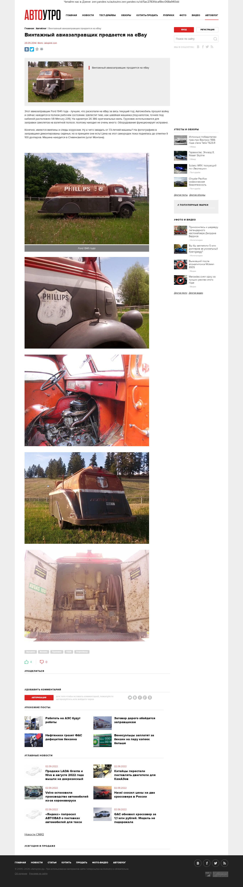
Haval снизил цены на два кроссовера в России (134, 795)
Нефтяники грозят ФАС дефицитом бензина (63, 737)
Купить (66, 862)
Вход (184, 29)
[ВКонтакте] (27, 49)
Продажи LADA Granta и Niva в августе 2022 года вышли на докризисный (64, 775)
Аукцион (30, 651)
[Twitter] (32, 49)
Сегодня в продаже (40, 846)
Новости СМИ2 (34, 834)
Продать (81, 862)
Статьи (52, 862)
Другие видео (196, 293)
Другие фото (180, 293)
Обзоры (126, 15)
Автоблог (211, 15)
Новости (88, 15)
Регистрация (207, 29)
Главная (71, 15)
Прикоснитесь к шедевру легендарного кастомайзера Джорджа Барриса (203, 232)
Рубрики (168, 15)
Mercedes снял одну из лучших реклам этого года (202, 279)
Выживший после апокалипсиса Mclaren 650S (201, 264)
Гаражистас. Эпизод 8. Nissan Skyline (201, 154)
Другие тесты (181, 195)
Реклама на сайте (38, 873)
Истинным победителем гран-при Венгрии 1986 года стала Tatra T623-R (202, 139)
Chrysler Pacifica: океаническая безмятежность (198, 181)
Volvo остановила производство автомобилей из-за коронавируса (66, 797)
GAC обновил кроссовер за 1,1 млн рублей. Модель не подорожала (135, 818)
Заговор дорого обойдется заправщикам (134, 720)
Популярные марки (194, 205)
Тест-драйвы (107, 15)
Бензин (43, 651)
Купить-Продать (147, 15)
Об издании (21, 873)
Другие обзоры (197, 195)
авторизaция (39, 697)
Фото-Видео (100, 862)
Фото (182, 15)
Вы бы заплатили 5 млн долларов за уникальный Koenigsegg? (203, 248)
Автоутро (22, 862)
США (68, 651)
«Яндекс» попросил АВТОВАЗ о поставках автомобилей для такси (63, 818)
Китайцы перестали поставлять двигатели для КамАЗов (135, 775)
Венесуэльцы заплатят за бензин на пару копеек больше (134, 739)
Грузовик (57, 651)
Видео (196, 15)
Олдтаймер (82, 651)
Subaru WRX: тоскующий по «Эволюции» (202, 167)
